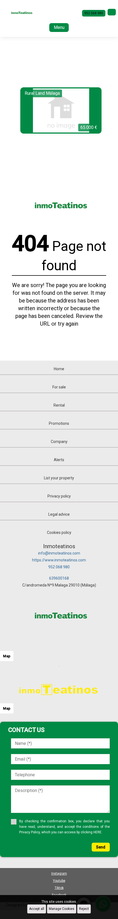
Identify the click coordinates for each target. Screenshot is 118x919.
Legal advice (59, 514)
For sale (59, 387)
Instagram (59, 873)
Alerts (59, 460)
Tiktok (59, 888)
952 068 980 (59, 567)
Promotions (59, 423)
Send (100, 847)
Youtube (59, 881)
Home (59, 369)
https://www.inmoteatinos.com (59, 560)
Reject (84, 909)
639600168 (59, 578)
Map (6, 656)
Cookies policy (59, 532)
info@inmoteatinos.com (59, 553)
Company (59, 441)
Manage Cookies (61, 909)
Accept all (36, 909)
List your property (59, 478)
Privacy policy (59, 496)
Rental (59, 405)
